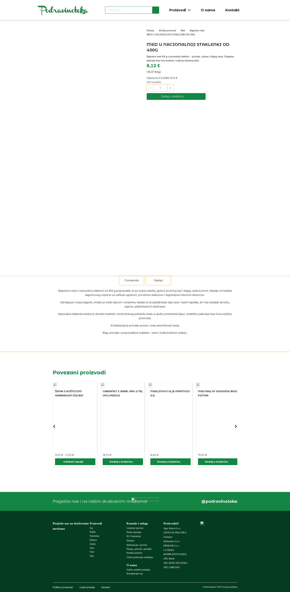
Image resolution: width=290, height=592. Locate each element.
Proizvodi (177, 10)
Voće (92, 552)
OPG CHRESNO (171, 567)
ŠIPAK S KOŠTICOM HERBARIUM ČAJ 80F (69, 393)
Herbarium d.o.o (171, 541)
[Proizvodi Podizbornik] (189, 10)
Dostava (130, 540)
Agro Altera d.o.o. (172, 528)
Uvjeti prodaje (87, 587)
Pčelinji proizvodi (167, 30)
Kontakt (232, 10)
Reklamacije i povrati (137, 545)
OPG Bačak (169, 558)
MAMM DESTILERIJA (175, 554)
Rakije (93, 532)
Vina (92, 548)
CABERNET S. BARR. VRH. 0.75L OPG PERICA (123, 393)
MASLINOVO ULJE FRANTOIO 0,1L (170, 393)
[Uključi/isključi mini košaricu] (251, 10)
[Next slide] (235, 426)
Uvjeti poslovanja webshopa (140, 557)
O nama (208, 10)
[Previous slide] (54, 426)
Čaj (91, 528)
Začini (93, 544)
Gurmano (167, 537)
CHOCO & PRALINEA (174, 532)
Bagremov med (197, 30)
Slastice (93, 540)
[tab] (131, 280)
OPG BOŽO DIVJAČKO (175, 563)
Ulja (92, 556)
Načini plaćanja (134, 532)
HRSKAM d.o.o (171, 545)
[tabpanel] (145, 312)
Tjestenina (94, 536)
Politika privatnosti (63, 587)
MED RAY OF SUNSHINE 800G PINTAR (218, 393)
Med (183, 30)
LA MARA (168, 550)
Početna (150, 30)
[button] (123, 461)
